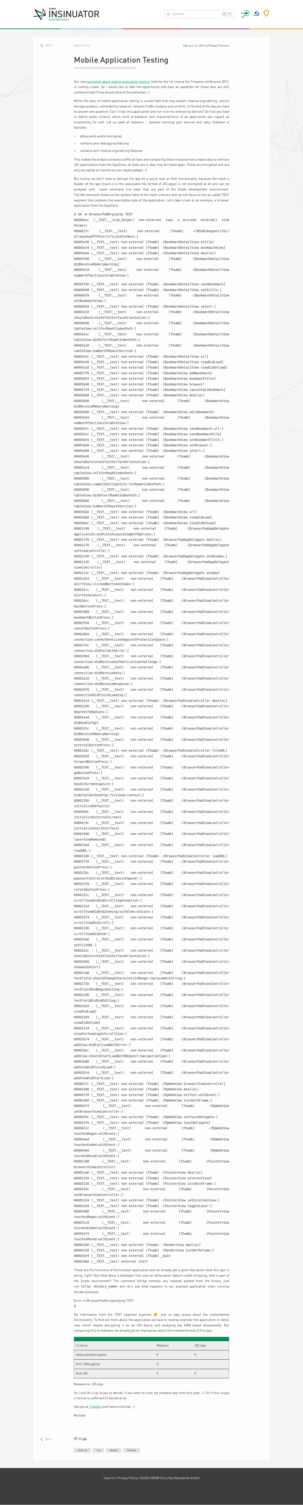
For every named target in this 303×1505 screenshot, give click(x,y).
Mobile (114, 1450)
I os (98, 1450)
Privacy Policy (127, 1478)
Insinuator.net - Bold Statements (66, 14)
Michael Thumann (219, 45)
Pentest (131, 1450)
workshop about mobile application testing (118, 81)
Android (82, 1450)
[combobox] (200, 14)
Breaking (82, 45)
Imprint (109, 1478)
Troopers (95, 1406)
